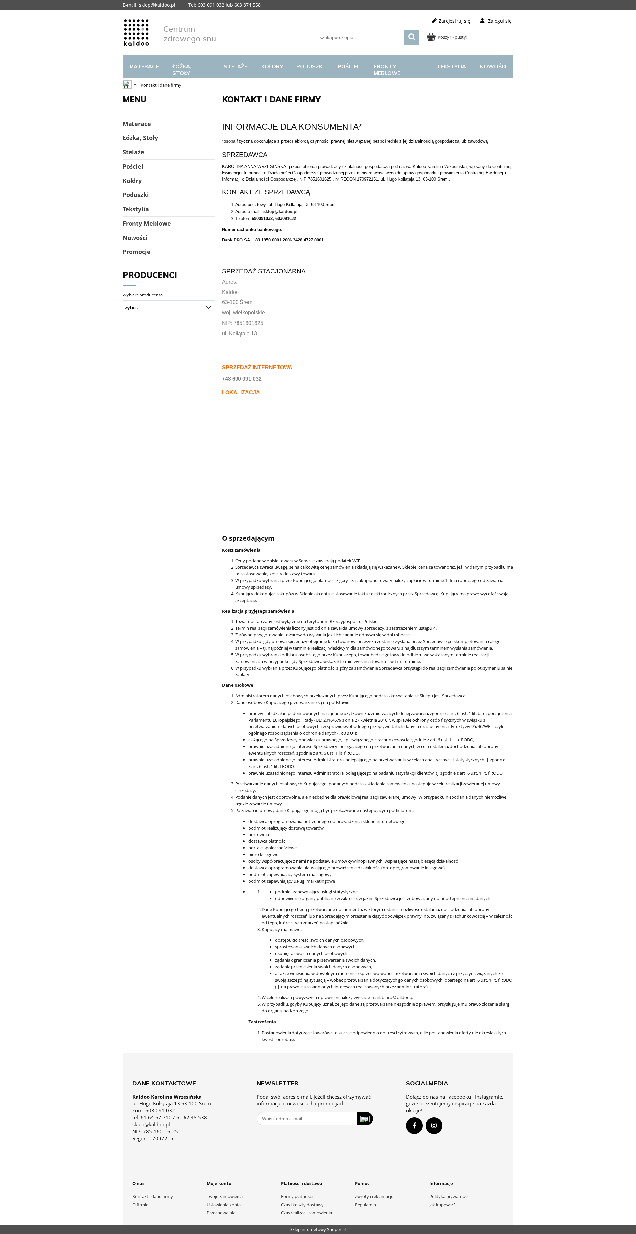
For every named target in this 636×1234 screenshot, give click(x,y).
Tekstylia (136, 209)
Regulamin (365, 1204)
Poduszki (136, 195)
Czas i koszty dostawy (302, 1204)
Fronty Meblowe (147, 223)
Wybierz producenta (143, 295)
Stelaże (133, 152)
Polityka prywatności (449, 1196)
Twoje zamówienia (225, 1196)
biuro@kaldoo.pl (398, 997)
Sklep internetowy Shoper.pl (318, 1229)
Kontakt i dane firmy (152, 1196)
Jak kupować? (442, 1204)
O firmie (140, 1204)
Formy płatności (297, 1196)
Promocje (137, 252)
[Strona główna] (171, 31)
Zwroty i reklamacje (374, 1196)
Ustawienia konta (224, 1204)
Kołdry (132, 181)
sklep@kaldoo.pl (280, 211)
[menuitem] (144, 66)
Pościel (133, 166)
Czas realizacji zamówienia (306, 1213)
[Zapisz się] (365, 1118)
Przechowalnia (221, 1213)
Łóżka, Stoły (140, 138)
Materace (137, 124)
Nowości (135, 237)
